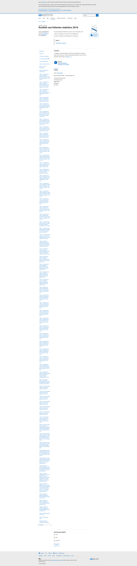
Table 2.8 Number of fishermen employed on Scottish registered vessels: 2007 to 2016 (44, 496)
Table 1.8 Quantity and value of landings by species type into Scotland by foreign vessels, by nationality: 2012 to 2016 (44, 375)
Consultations (70, 18)
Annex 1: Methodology (43, 61)
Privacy (72, 555)
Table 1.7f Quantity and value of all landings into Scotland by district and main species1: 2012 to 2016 (44, 336)
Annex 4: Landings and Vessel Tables (43, 71)
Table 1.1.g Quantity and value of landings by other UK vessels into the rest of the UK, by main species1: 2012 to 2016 (44, 114)
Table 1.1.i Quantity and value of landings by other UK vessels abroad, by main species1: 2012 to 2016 (44, 128)
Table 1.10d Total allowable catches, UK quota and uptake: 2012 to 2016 (44, 403)
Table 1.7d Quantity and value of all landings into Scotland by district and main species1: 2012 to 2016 (44, 321)
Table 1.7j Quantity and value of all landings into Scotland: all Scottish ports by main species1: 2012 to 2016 (44, 367)
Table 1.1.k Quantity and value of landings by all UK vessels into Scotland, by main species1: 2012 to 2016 (44, 142)
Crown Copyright (59, 555)
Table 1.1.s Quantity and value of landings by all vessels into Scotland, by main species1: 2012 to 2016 (44, 201)
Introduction (41, 51)
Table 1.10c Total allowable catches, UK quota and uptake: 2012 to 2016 (44, 398)
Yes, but (58, 540)
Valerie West (60, 73)
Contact (49, 555)
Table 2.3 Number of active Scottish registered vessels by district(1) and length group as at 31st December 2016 (44, 445)
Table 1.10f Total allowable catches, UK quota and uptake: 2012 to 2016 (44, 413)
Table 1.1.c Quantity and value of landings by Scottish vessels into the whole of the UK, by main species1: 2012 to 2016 (44, 84)
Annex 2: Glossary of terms (44, 64)
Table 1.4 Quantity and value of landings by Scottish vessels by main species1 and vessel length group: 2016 (44, 259)
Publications (53, 18)
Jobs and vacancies (66, 555)
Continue (56, 544)
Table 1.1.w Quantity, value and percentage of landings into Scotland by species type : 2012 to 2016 (44, 230)
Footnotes (41, 524)
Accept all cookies (42, 10)
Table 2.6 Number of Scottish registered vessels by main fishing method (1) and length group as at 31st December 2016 (44, 468)
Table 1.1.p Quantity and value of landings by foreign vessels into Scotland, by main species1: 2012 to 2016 (44, 178)
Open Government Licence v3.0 (57, 560)
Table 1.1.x (69, 56)
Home (40, 21)
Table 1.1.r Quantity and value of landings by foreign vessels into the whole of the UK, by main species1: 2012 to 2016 (44, 194)
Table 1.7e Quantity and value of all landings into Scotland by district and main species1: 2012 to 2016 (44, 328)
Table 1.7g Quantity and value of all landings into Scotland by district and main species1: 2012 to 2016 (44, 344)
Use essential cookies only (54, 10)
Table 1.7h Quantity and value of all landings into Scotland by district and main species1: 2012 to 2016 (44, 352)
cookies (44, 2)
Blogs (75, 18)
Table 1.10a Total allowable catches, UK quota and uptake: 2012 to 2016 (44, 387)
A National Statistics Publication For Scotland (44, 522)
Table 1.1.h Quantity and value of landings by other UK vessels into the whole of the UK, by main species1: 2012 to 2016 (44, 122)
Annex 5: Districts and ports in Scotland (44, 514)
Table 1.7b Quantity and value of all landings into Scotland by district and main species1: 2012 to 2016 (44, 305)
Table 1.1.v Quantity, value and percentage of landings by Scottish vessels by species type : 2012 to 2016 (44, 223)
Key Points (41, 53)
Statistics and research (61, 18)
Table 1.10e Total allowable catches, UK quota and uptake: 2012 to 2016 (44, 408)
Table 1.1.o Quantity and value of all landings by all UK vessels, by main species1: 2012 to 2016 (44, 171)
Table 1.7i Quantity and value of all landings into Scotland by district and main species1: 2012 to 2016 (44, 359)
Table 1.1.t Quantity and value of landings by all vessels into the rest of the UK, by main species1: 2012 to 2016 (44, 209)
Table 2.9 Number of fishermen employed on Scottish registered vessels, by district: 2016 (44, 502)
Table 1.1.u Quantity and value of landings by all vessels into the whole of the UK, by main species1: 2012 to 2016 (44, 217)
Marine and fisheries (44, 34)
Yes (57, 534)
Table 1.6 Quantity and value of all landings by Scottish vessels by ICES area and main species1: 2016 (44, 290)
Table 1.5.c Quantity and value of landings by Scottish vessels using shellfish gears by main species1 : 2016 (44, 282)
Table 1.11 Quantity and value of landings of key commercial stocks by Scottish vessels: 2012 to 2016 (44, 420)
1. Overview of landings (43, 56)
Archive (45, 555)
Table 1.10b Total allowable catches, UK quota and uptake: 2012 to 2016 (44, 392)
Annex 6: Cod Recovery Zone (43, 518)
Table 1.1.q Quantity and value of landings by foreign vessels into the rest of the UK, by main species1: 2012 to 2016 (44, 186)
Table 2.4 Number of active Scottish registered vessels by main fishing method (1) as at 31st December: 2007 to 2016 (44, 453)
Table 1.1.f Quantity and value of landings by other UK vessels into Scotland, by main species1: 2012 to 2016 (44, 106)
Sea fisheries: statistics (61, 43)
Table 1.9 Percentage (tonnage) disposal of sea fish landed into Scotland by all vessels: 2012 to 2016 (44, 381)
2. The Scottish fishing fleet (44, 58)
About (40, 18)
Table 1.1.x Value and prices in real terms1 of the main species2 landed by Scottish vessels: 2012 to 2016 (44, 236)
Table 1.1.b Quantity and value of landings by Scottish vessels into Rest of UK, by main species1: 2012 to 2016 (44, 77)
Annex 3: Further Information (42, 67)
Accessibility (41, 555)
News (48, 18)
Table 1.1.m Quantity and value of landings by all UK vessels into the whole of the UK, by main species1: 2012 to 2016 (44, 158)
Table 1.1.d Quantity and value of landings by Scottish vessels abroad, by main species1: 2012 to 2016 (44, 92)
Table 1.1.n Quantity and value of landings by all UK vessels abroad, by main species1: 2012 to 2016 (44, 164)
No (56, 537)
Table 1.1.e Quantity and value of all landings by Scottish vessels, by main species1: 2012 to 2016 (44, 99)
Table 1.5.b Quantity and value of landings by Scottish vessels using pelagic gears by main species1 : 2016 (44, 274)
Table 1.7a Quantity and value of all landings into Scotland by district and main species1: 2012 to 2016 (44, 298)
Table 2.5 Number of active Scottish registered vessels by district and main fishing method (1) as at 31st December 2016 (44, 461)
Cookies (53, 555)
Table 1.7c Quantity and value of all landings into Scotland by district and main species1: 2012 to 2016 (44, 313)
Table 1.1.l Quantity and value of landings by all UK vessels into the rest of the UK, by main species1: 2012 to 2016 (44, 150)
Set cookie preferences (66, 10)
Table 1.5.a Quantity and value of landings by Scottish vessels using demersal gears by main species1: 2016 (44, 267)
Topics (43, 18)
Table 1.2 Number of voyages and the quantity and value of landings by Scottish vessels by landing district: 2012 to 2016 (44, 244)
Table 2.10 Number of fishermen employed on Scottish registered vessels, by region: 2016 (44, 508)
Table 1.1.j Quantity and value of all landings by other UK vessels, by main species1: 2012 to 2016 (44, 135)
